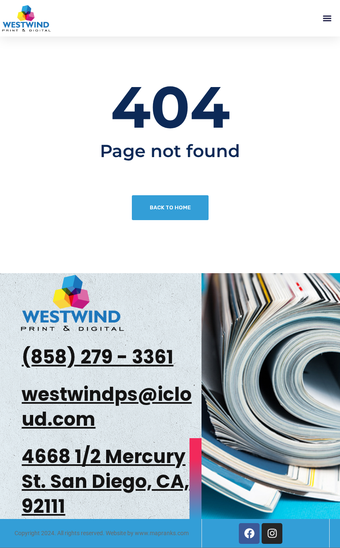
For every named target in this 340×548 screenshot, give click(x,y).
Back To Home (170, 207)
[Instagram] (272, 533)
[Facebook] (249, 533)
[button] (327, 18)
